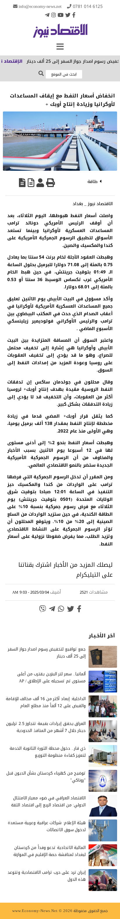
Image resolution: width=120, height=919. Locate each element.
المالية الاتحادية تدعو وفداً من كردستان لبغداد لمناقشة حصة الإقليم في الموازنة (49, 851)
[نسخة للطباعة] (50, 182)
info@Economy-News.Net (40, 6)
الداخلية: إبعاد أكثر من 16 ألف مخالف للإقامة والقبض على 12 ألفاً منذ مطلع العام (46, 702)
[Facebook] (73, 15)
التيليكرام (88, 574)
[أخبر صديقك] (40, 182)
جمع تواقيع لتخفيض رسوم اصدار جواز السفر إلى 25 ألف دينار (47, 652)
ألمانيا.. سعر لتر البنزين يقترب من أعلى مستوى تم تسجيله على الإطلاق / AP (51, 677)
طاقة (92, 181)
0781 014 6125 (88, 6)
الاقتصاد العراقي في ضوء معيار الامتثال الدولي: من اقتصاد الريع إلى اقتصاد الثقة (48, 801)
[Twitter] (67, 15)
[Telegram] (47, 15)
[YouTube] (60, 15)
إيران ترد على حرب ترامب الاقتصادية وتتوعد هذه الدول (47, 876)
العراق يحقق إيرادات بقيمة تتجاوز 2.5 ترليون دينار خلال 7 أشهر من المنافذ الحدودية (46, 727)
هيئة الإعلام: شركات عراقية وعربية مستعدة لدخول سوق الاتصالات (47, 826)
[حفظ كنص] (22, 182)
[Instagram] (53, 15)
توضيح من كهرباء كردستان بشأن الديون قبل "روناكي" (46, 776)
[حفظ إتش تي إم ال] (31, 182)
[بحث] (41, 73)
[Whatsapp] (61, 609)
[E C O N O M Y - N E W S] (60, 33)
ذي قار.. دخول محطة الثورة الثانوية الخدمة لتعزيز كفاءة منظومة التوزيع (48, 751)
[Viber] (42, 609)
